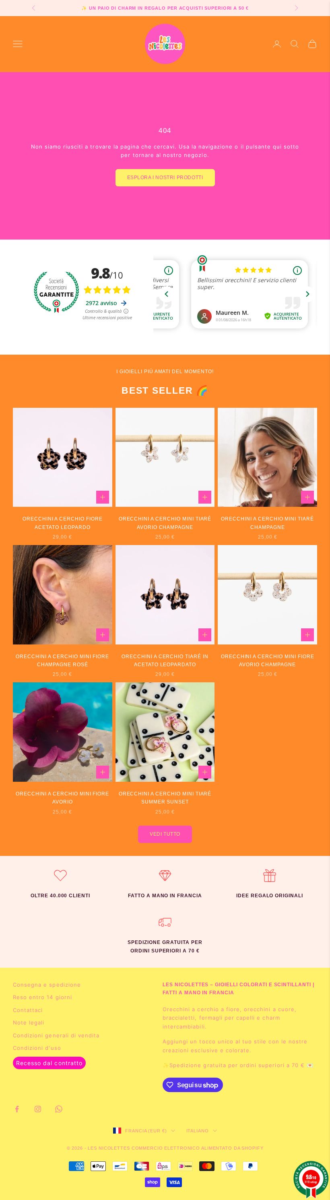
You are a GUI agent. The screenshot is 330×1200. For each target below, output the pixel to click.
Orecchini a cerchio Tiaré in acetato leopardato (165, 660)
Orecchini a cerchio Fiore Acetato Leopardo (63, 523)
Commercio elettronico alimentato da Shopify (198, 1148)
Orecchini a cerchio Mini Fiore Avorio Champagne (267, 660)
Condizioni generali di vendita (56, 1035)
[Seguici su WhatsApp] (59, 1109)
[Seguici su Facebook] (17, 1109)
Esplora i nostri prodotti (165, 177)
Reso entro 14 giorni (42, 997)
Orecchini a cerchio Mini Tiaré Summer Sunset (165, 798)
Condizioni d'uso (37, 1048)
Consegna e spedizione (47, 984)
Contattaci (28, 1010)
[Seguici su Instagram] (38, 1109)
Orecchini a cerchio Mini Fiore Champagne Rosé (62, 660)
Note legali (28, 1022)
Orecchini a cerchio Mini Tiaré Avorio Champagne (165, 523)
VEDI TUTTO (165, 834)
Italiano (197, 1130)
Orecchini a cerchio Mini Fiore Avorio (62, 798)
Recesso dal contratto (49, 1063)
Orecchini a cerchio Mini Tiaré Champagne (267, 523)
